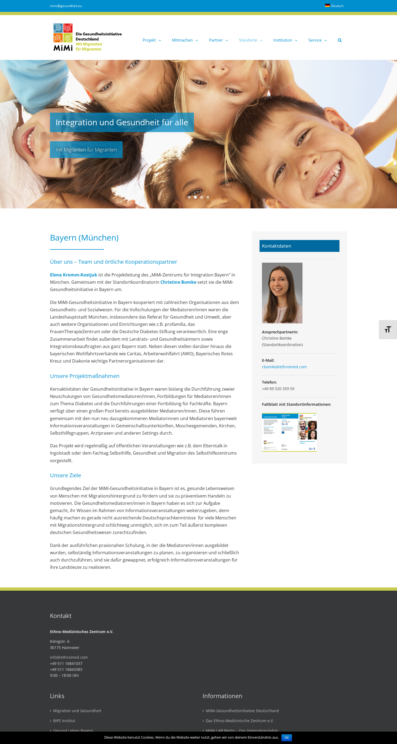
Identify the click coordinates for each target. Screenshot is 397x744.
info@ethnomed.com (69, 657)
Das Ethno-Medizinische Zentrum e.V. (240, 721)
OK (286, 738)
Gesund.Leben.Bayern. (73, 731)
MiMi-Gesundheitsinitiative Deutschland (242, 711)
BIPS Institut (64, 721)
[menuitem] (334, 6)
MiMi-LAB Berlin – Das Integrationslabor (242, 731)
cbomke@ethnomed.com (284, 366)
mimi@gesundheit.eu (66, 6)
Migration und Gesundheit (77, 711)
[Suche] (339, 37)
